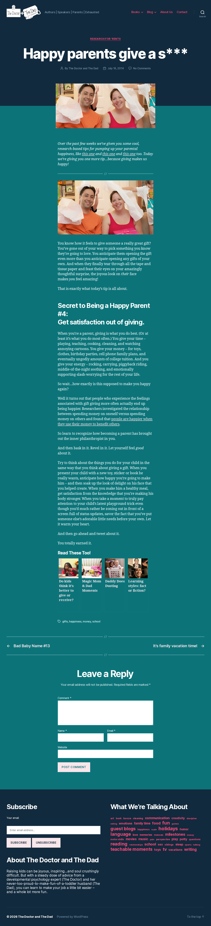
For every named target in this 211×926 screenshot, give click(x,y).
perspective (163, 839)
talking (196, 844)
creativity (178, 818)
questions (195, 839)
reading (118, 844)
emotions (125, 823)
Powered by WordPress (72, 916)
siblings (169, 844)
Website (62, 747)
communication (157, 818)
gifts (65, 621)
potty (183, 839)
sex (160, 844)
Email (111, 730)
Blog (150, 12)
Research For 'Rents (105, 38)
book (118, 818)
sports (188, 844)
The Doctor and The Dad (83, 68)
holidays (168, 828)
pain (152, 839)
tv (165, 849)
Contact (182, 12)
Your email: (13, 818)
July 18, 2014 (116, 68)
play (175, 839)
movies (131, 839)
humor (184, 829)
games (175, 823)
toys (157, 850)
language (120, 834)
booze (127, 818)
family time (142, 823)
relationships (136, 844)
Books (135, 12)
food (156, 823)
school (96, 621)
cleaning (138, 818)
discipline (192, 818)
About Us (166, 12)
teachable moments (131, 849)
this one (88, 154)
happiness (75, 621)
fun (166, 823)
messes (158, 835)
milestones (175, 834)
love (135, 834)
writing (190, 849)
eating (113, 823)
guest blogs (123, 828)
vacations (175, 849)
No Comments (142, 68)
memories (146, 834)
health (154, 830)
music (143, 839)
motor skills (117, 839)
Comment (64, 698)
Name (62, 730)
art (112, 818)
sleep (179, 844)
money (87, 621)
